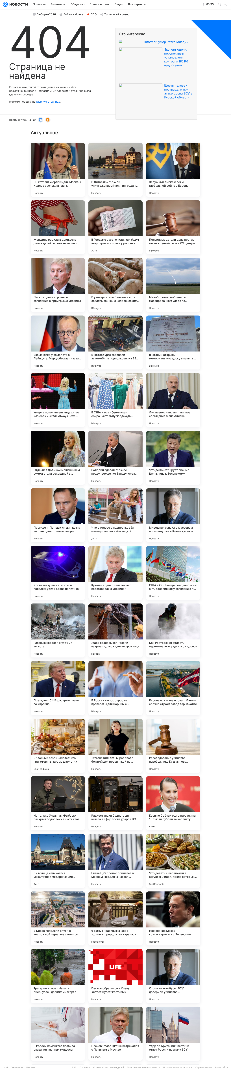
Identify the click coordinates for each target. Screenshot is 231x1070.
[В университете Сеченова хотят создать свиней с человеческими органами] (115, 285)
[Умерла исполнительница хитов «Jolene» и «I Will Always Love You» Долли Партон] (58, 400)
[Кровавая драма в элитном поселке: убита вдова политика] (58, 573)
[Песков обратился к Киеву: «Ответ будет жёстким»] (115, 976)
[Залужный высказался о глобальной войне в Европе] (173, 170)
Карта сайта (221, 1067)
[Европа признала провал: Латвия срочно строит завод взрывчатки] (173, 688)
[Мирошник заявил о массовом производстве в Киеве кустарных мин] (173, 515)
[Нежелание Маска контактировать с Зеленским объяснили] (173, 918)
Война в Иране (73, 14)
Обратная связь (203, 1067)
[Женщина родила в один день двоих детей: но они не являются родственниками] (58, 227)
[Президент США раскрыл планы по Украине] (58, 688)
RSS (74, 1067)
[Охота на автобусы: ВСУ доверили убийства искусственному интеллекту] (173, 976)
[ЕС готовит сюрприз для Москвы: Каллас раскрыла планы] (58, 170)
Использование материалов (177, 1067)
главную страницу (48, 101)
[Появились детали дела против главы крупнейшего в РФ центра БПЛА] (173, 227)
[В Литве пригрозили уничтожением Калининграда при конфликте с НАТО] (115, 170)
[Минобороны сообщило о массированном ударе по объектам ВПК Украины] (173, 285)
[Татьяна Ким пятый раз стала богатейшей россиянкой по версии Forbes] (115, 746)
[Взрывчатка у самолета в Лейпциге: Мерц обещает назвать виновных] (58, 343)
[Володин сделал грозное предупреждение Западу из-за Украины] (115, 458)
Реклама (30, 1067)
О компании (17, 1067)
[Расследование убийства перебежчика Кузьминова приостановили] (173, 746)
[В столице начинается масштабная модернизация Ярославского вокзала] (58, 861)
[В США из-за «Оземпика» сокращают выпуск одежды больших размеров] (115, 400)
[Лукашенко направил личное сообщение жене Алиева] (173, 400)
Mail (6, 1067)
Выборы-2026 (46, 14)
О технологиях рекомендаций (108, 1067)
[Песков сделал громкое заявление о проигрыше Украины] (58, 285)
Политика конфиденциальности (143, 1067)
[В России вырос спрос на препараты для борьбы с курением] (115, 688)
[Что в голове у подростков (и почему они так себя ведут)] (115, 515)
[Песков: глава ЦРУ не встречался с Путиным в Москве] (115, 1034)
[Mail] (5, 4)
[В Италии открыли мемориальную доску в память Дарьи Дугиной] (173, 343)
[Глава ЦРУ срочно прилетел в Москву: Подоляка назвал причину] (115, 861)
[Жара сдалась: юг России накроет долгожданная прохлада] (115, 630)
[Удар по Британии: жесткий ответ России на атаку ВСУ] (173, 1034)
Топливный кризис (116, 14)
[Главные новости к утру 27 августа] (58, 630)
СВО (94, 14)
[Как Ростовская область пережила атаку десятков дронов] (173, 630)
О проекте (85, 1067)
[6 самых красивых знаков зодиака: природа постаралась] (115, 918)
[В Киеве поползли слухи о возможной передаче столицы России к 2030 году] (58, 918)
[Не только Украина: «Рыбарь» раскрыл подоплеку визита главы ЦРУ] (58, 803)
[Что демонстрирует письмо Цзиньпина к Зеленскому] (173, 458)
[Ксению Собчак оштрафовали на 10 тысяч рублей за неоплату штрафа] (173, 803)
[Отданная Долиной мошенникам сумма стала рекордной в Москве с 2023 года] (58, 458)
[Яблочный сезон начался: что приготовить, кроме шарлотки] (58, 746)
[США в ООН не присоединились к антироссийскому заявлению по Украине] (173, 573)
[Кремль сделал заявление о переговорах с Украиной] (115, 573)
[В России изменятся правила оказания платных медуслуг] (58, 1034)
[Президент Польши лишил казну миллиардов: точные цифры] (58, 515)
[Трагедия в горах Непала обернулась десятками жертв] (58, 976)
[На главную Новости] (18, 4)
